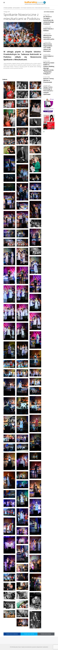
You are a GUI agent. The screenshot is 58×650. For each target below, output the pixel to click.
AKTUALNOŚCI (16, 8)
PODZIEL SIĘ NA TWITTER (29, 634)
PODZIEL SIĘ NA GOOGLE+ (46, 634)
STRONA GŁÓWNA (8, 8)
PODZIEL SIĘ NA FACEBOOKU (12, 634)
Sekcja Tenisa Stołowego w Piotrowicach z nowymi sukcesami (48, 90)
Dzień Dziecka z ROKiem (48, 30)
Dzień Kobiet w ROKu (48, 57)
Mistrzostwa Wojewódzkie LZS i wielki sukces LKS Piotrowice (47, 47)
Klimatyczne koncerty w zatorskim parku (48, 37)
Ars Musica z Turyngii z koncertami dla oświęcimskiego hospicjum (48, 20)
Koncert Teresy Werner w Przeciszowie (48, 80)
